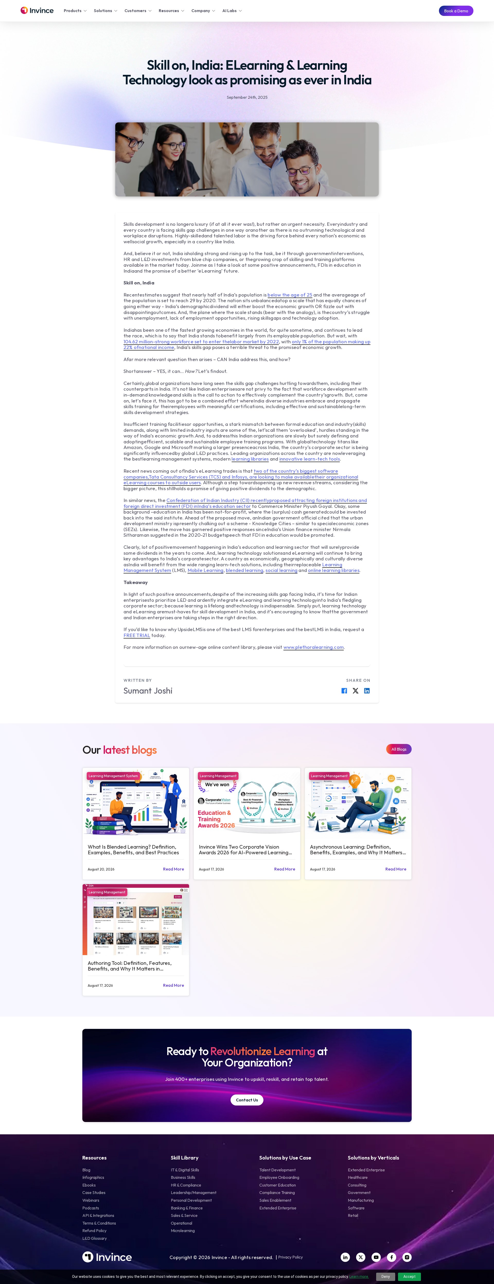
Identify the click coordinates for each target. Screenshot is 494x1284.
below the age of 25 (290, 295)
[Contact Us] (247, 1100)
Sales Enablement (275, 1200)
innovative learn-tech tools (309, 459)
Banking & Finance (187, 1207)
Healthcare (358, 1177)
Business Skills (183, 1177)
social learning (281, 570)
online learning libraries (333, 570)
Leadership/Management (193, 1192)
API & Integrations (98, 1215)
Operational (181, 1223)
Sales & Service (184, 1215)
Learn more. (359, 1276)
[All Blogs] (399, 749)
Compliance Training (277, 1192)
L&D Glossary (94, 1238)
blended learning (244, 570)
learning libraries (250, 459)
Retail (353, 1215)
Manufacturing (361, 1200)
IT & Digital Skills (185, 1169)
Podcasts (90, 1207)
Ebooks (89, 1185)
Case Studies (93, 1192)
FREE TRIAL (136, 635)
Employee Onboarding (279, 1177)
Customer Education (277, 1185)
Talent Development (277, 1169)
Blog (86, 1169)
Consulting (357, 1185)
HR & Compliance (186, 1185)
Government (359, 1192)
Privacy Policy (290, 1257)
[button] (76, 10)
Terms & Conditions (99, 1223)
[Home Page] (37, 10)
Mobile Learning (206, 570)
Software (356, 1207)
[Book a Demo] (456, 11)
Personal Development (191, 1200)
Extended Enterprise (277, 1207)
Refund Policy (94, 1230)
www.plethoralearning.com (314, 647)
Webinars (90, 1200)
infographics (93, 1177)
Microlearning (183, 1230)
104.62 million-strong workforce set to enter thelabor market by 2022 (201, 341)
